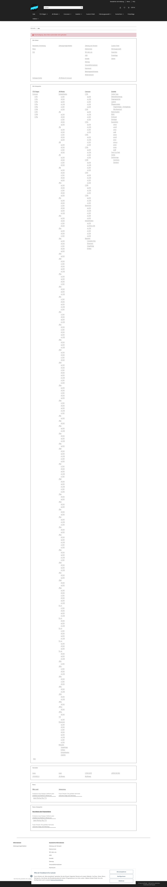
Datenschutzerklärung (56, 880)
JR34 (60, 433)
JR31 (60, 415)
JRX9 (60, 701)
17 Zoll (62, 96)
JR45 (60, 550)
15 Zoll (63, 114)
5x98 (114, 150)
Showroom (62, 722)
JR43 (60, 527)
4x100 (115, 124)
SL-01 (60, 605)
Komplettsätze (63, 94)
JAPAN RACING (115, 773)
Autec (34, 773)
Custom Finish (90, 14)
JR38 (60, 479)
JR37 (60, 463)
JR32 (60, 420)
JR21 (60, 296)
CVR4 (36, 104)
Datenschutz (88, 49)
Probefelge (131, 14)
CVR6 (36, 109)
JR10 (60, 182)
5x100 (115, 134)
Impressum (88, 68)
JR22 (60, 312)
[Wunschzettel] (124, 8)
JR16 (60, 253)
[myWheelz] (34, 7)
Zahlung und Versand (91, 45)
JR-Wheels (62, 776)
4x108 (115, 127)
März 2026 (35, 789)
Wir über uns (88, 52)
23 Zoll (63, 461)
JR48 (60, 580)
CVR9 (36, 117)
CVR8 (36, 114)
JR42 (60, 517)
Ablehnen (121, 881)
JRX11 (60, 712)
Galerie (113, 58)
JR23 (60, 324)
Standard (116, 162)
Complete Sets (91, 241)
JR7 (60, 155)
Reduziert (61, 744)
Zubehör (63, 755)
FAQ (134, 1)
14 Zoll (63, 276)
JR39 (60, 494)
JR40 (60, 501)
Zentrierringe (115, 157)
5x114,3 (115, 142)
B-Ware (63, 750)
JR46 (60, 562)
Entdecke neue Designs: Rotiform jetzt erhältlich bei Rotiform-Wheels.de (43, 794)
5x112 (114, 139)
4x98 (114, 132)
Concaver (35, 94)
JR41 (60, 509)
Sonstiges (114, 119)
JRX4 (60, 676)
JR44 (60, 534)
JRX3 (60, 666)
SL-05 (60, 651)
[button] (120, 8)
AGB (86, 55)
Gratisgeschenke (37, 78)
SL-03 (60, 628)
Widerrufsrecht (89, 74)
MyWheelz (88, 776)
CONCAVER (88, 773)
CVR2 (36, 99)
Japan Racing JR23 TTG (40, 798)
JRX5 (60, 686)
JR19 (60, 274)
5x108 (115, 137)
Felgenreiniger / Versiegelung (121, 106)
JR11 (60, 198)
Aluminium (116, 160)
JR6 (60, 142)
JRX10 (60, 707)
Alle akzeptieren (121, 872)
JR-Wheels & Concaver (65, 78)
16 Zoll (63, 117)
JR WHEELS (35, 776)
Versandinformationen (91, 65)
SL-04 (60, 641)
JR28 (60, 362)
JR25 (60, 339)
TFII (60, 717)
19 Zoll (63, 101)
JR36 (60, 448)
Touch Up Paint (115, 152)
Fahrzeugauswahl (116, 49)
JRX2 (60, 661)
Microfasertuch (117, 109)
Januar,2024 (62, 789)
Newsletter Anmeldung (117, 1)
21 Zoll (62, 106)
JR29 (60, 385)
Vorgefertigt (64, 747)
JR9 (60, 167)
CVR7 (36, 112)
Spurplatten (114, 122)
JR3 (60, 112)
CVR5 (36, 106)
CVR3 (36, 101)
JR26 (60, 350)
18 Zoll (63, 99)
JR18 (60, 258)
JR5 (60, 127)
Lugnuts (113, 101)
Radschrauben (115, 112)
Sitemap (87, 62)
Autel (60, 773)
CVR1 (36, 96)
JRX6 (60, 694)
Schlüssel (114, 117)
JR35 (60, 443)
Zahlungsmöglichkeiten (65, 45)
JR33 (60, 425)
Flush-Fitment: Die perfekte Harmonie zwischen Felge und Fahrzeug (69, 794)
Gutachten (114, 52)
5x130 (115, 147)
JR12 (60, 215)
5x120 (115, 144)
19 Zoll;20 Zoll (91, 225)
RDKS (112, 114)
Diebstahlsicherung (116, 96)
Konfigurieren (121, 876)
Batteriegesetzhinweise (91, 71)
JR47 (60, 572)
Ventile (113, 155)
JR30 (60, 400)
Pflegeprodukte (115, 104)
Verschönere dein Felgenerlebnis (41, 811)
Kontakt (87, 58)
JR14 (60, 228)
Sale (34, 759)
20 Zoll (63, 104)
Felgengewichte (115, 99)
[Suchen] (81, 7)
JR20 (60, 286)
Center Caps (114, 94)
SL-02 (60, 618)
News (128, 1)
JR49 (60, 588)
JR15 (60, 238)
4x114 (114, 129)
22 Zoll (63, 109)
